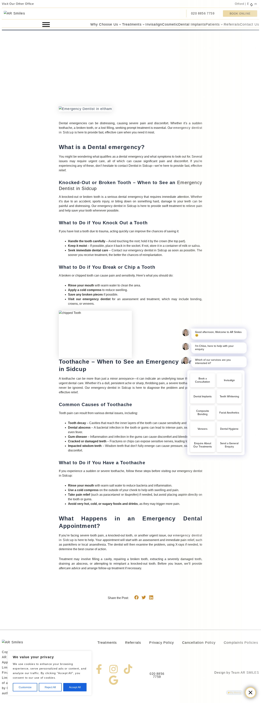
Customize (25, 687)
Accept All (75, 687)
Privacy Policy (161, 642)
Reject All (50, 687)
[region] (50, 673)
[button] (136, 597)
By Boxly (235, 692)
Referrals (133, 642)
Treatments (107, 642)
